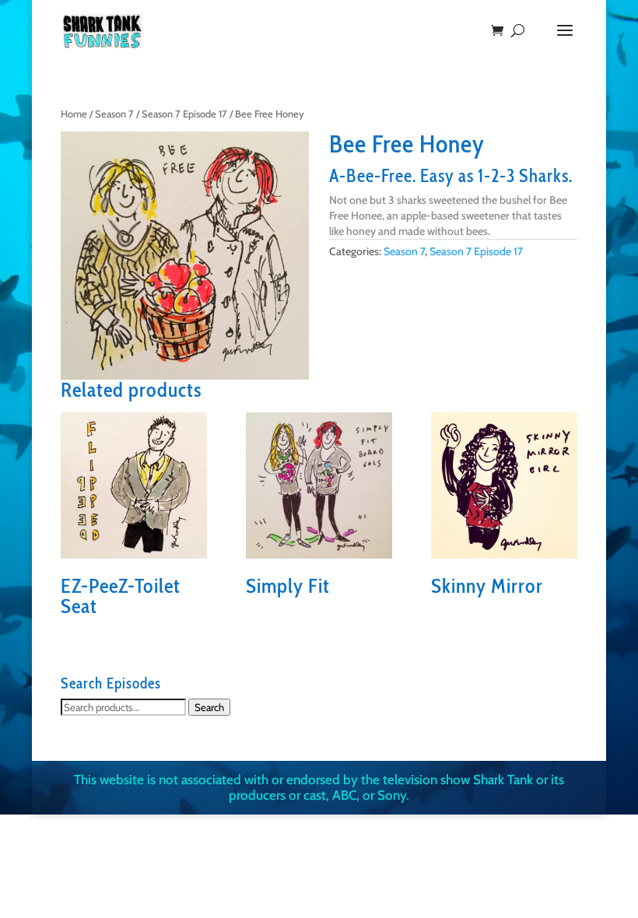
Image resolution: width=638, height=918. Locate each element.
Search (209, 707)
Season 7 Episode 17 (184, 114)
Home (74, 114)
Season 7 (114, 114)
